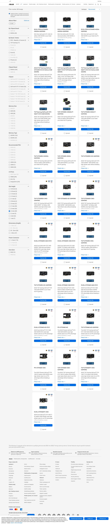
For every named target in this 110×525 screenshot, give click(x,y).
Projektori (11, 495)
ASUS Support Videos (76, 478)
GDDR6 (11, 135)
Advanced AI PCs (90, 477)
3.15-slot (11, 193)
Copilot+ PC (11, 482)
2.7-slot (11, 205)
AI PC (10, 480)
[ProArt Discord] (77, 515)
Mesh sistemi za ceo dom (29, 500)
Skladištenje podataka (29, 491)
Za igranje (11, 475)
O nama (57, 464)
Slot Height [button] (12, 186)
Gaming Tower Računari (14, 502)
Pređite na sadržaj (9, 4)
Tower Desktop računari (14, 500)
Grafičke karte (27, 477)
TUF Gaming (12, 42)
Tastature (42, 480)
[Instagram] (39, 515)
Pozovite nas (74, 474)
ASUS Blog (89, 475)
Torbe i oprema (43, 489)
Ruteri (25, 498)
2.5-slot (11, 208)
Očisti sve (26, 20)
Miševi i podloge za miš (45, 482)
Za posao (11, 468)
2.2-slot (11, 213)
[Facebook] (49, 515)
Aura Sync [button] (12, 250)
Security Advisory (75, 476)
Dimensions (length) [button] (15, 223)
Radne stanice (27, 468)
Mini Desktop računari (29, 466)
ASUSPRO (89, 468)
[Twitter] (53, 515)
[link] (11, 4)
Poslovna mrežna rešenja (45, 466)
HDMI (10, 176)
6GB (10, 110)
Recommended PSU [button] (15, 145)
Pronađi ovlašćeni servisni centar (76, 467)
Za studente (11, 473)
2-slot (10, 215)
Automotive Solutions (91, 471)
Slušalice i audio (43, 484)
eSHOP (17, 4)
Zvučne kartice (27, 486)
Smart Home (42, 475)
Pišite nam (73, 472)
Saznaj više (43, 43)
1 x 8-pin (11, 239)
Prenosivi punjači (43, 499)
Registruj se (91, 4)
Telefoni (10, 486)
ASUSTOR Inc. (58, 473)
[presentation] (99, 9)
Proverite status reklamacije (77, 464)
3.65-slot (11, 188)
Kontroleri (42, 501)
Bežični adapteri (27, 502)
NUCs (25, 464)
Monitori (11, 493)
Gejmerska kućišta (28, 480)
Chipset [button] (11, 77)
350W (10, 164)
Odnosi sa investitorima (60, 477)
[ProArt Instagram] (73, 515)
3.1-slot (11, 198)
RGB (10, 252)
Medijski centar (58, 471)
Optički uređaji (27, 489)
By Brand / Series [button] (14, 38)
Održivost (57, 468)
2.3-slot (11, 210)
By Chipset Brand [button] (14, 28)
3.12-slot (11, 196)
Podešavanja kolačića (76, 518)
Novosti (57, 466)
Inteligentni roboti (44, 468)
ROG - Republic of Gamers (15, 40)
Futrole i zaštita (43, 491)
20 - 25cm (11, 230)
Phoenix (11, 59)
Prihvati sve (103, 518)
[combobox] (94, 9)
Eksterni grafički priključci (30, 493)
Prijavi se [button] (31, 515)
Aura (88, 482)
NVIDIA (10, 33)
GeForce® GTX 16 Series (15, 86)
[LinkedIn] (58, 515)
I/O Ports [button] (11, 172)
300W (10, 167)
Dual (10, 52)
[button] (99, 1)
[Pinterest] (63, 515)
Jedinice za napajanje (28, 484)
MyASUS (73, 481)
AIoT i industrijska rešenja (45, 471)
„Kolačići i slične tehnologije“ (16, 522)
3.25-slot (11, 191)
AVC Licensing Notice (91, 473)
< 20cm (11, 232)
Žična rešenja (42, 464)
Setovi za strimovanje (44, 486)
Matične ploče (27, 475)
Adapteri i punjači (43, 493)
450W (10, 162)
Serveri (41, 473)
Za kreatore (11, 471)
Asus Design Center (91, 466)
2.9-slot (11, 203)
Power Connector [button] (14, 237)
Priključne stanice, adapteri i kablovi (46, 496)
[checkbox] (43, 47)
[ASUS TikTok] (68, 515)
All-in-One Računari (13, 498)
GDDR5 (11, 137)
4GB (10, 113)
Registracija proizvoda (76, 470)
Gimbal (41, 503)
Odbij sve (90, 518)
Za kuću (10, 466)
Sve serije (38, 458)
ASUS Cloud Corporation (61, 475)
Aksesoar (11, 477)
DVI (10, 179)
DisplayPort (12, 181)
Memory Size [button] (13, 106)
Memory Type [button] (13, 133)
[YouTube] (44, 515)
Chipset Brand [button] (13, 67)
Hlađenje (26, 482)
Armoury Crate (90, 480)
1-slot (10, 218)
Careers (57, 480)
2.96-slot (11, 201)
